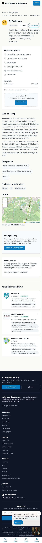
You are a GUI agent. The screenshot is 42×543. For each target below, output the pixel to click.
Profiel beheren (21, 102)
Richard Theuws (19, 498)
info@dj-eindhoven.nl (14, 67)
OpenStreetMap (35, 222)
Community (5, 440)
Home (4, 12)
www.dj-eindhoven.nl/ (14, 71)
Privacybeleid (6, 487)
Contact (4, 468)
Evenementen (6, 428)
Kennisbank (6, 422)
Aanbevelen (35, 25)
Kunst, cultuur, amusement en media (14, 15)
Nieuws (4, 425)
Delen (24, 25)
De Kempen (6, 419)
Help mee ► (18, 522)
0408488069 (11, 63)
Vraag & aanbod (7, 443)
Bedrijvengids (13, 12)
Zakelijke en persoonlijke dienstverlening (17, 171)
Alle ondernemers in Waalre (17, 58)
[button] (22, 210)
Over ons (5, 462)
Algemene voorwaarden (10, 490)
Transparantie (6, 475)
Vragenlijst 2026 (7, 453)
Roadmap (5, 450)
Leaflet (27, 222)
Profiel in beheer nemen (14, 248)
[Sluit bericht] (39, 513)
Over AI (4, 472)
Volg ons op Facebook (11, 406)
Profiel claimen (7, 447)
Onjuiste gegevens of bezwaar (16, 272)
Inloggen (36, 2)
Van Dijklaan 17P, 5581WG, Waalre (13, 225)
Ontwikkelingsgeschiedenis (11, 478)
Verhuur (6, 176)
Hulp (3, 465)
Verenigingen (6, 432)
